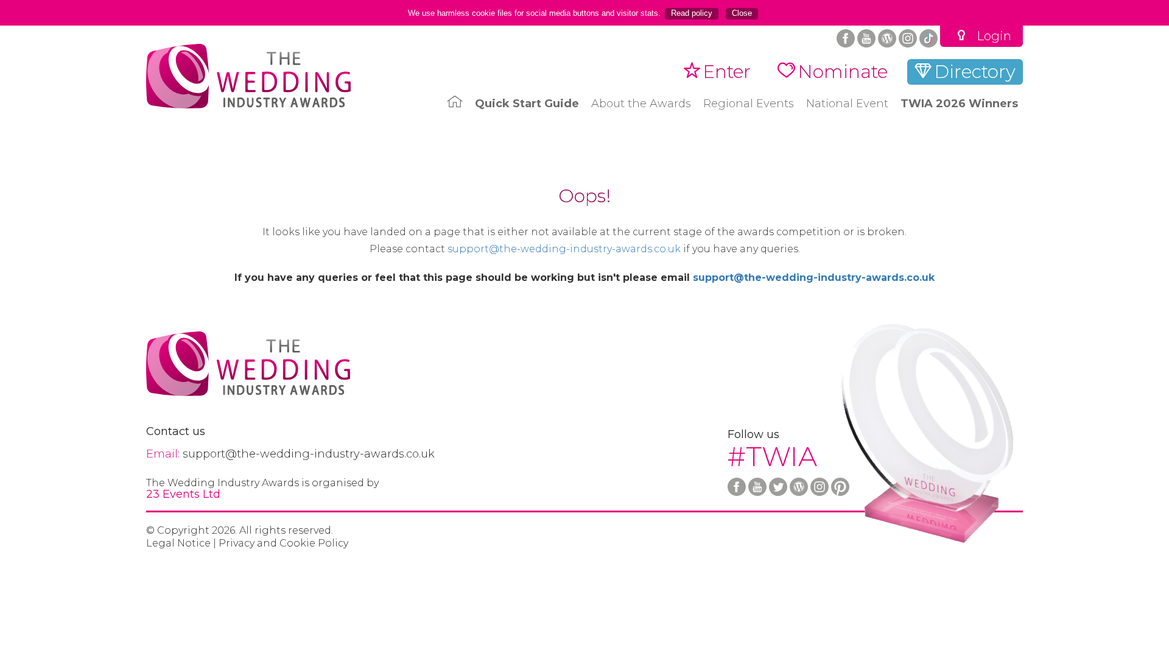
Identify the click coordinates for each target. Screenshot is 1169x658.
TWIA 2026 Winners (959, 103)
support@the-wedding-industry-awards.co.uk (564, 249)
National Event (847, 103)
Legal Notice (178, 543)
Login (994, 36)
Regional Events (748, 103)
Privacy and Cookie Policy (283, 543)
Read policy (691, 13)
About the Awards (641, 103)
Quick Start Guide (527, 103)
